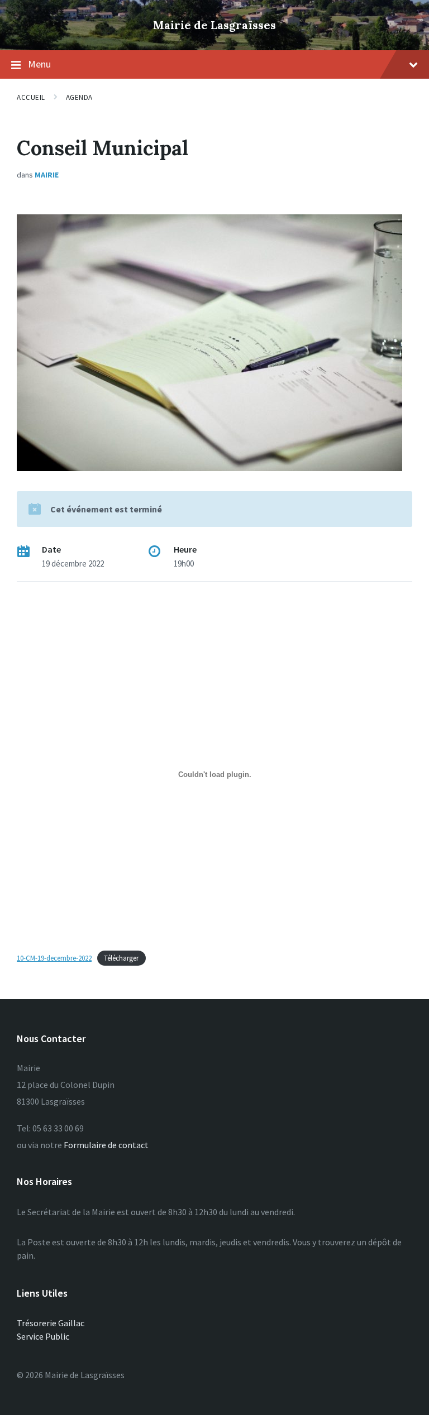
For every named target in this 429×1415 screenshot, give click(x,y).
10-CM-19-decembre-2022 (54, 957)
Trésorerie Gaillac (50, 1322)
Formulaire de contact (106, 1144)
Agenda (79, 97)
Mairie (47, 175)
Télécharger (121, 957)
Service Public (43, 1336)
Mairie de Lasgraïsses (214, 25)
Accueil (31, 97)
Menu (39, 63)
